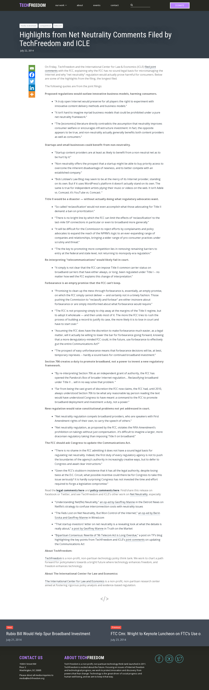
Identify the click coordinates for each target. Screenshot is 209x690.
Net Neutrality (139, 494)
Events (96, 5)
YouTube (169, 657)
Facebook (159, 657)
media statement (29, 25)
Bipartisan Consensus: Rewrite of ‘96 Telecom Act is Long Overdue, (96, 535)
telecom (58, 25)
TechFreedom (53, 558)
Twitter (179, 657)
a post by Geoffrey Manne (88, 528)
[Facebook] (32, 75)
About (80, 5)
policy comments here (104, 490)
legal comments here (70, 490)
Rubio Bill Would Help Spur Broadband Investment (48, 633)
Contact (115, 5)
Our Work (59, 5)
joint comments (135, 539)
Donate (179, 5)
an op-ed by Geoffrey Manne (117, 502)
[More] (32, 94)
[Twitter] (32, 81)
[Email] (32, 68)
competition (45, 25)
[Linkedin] (32, 88)
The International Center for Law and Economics (74, 581)
